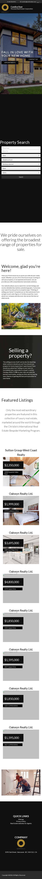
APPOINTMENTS (9, 62)
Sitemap (21, 818)
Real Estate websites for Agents (21, 823)
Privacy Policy (21, 821)
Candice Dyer (17, 7)
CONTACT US (33, 59)
